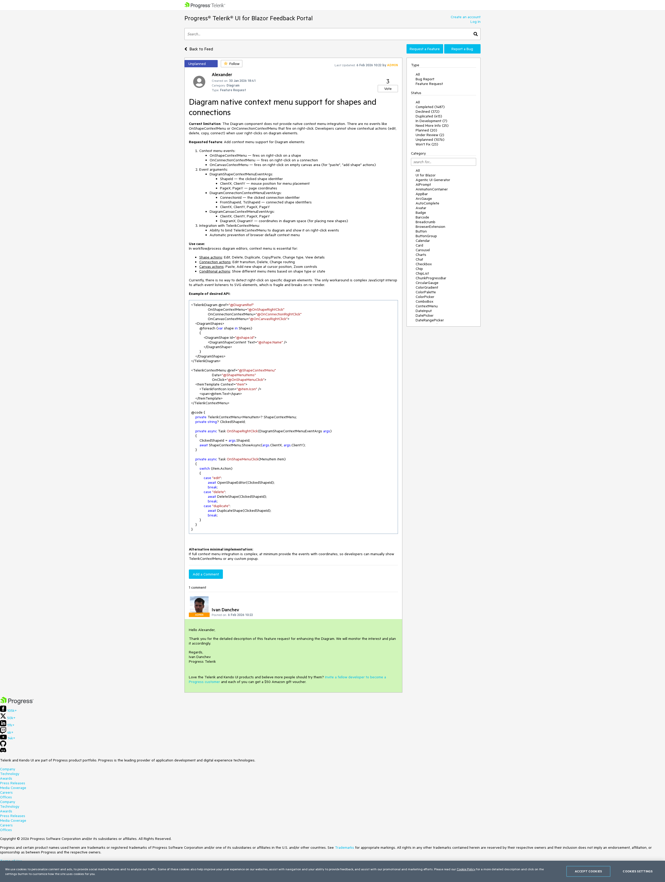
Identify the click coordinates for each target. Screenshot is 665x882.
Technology (9, 773)
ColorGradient (427, 287)
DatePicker (425, 315)
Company (7, 769)
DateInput (424, 310)
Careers (6, 792)
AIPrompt (423, 184)
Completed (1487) (430, 106)
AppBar (422, 193)
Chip (419, 268)
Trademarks (344, 847)
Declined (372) (428, 111)
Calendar (423, 240)
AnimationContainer (432, 189)
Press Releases (12, 783)
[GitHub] (3, 745)
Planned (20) (426, 130)
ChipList (422, 273)
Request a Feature (425, 49)
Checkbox (424, 264)
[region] (332, 871)
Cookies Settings (638, 871)
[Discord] (3, 751)
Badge (421, 212)
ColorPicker (425, 296)
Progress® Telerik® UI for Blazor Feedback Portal (248, 18)
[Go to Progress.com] (17, 703)
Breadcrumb (425, 222)
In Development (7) (431, 120)
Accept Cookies (588, 871)
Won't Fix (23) (427, 144)
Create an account (466, 17)
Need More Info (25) (432, 125)
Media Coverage (13, 787)
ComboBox (424, 301)
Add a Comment (206, 574)
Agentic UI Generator (433, 179)
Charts (421, 254)
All (418, 74)
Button (421, 231)
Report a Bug (462, 49)
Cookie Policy (466, 869)
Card (419, 245)
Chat (419, 259)
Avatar (421, 207)
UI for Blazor (426, 175)
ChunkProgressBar (431, 278)
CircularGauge (427, 282)
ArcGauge (424, 198)
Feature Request (429, 83)
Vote (388, 88)
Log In (475, 21)
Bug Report (425, 79)
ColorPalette (426, 292)
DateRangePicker (430, 320)
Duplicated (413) (429, 116)
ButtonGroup (426, 236)
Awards (6, 778)
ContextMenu (427, 306)
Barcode (422, 217)
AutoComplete (427, 203)
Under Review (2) (430, 134)
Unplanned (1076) (430, 139)
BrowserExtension (430, 226)
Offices (6, 797)
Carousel (423, 250)
